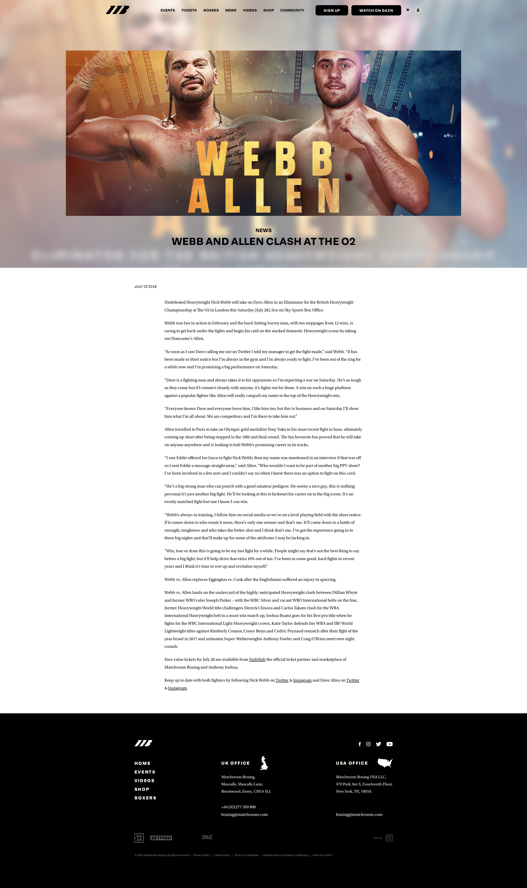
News (231, 10)
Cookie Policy (222, 855)
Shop (268, 10)
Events (168, 10)
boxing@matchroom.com (244, 814)
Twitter (282, 680)
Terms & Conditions (246, 855)
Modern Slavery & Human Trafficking (285, 855)
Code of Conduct (322, 855)
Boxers (211, 10)
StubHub (257, 659)
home (142, 763)
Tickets (189, 10)
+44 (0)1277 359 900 (238, 807)
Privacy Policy (201, 855)
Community (292, 10)
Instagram (302, 680)
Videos (250, 10)
